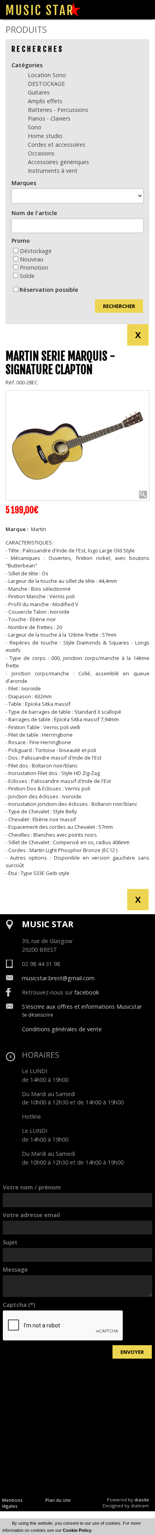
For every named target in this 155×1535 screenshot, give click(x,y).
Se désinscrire (37, 1014)
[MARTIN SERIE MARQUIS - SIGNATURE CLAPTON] (77, 445)
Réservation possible (48, 289)
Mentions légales (12, 1503)
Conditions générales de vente (62, 1029)
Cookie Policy (77, 1530)
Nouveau (31, 259)
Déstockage (36, 251)
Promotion (34, 267)
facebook (86, 992)
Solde (27, 276)
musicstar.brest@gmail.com (58, 978)
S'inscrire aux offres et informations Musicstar (82, 1006)
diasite (141, 1500)
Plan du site (58, 1500)
